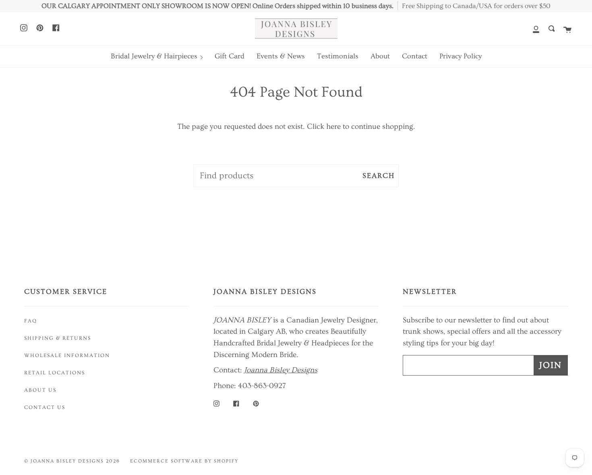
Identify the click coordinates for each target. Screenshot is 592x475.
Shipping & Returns (57, 338)
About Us (40, 390)
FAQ (30, 321)
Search (378, 175)
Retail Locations (54, 373)
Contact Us (44, 407)
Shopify (226, 461)
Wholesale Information (67, 355)
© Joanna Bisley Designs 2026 (72, 461)
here (333, 126)
